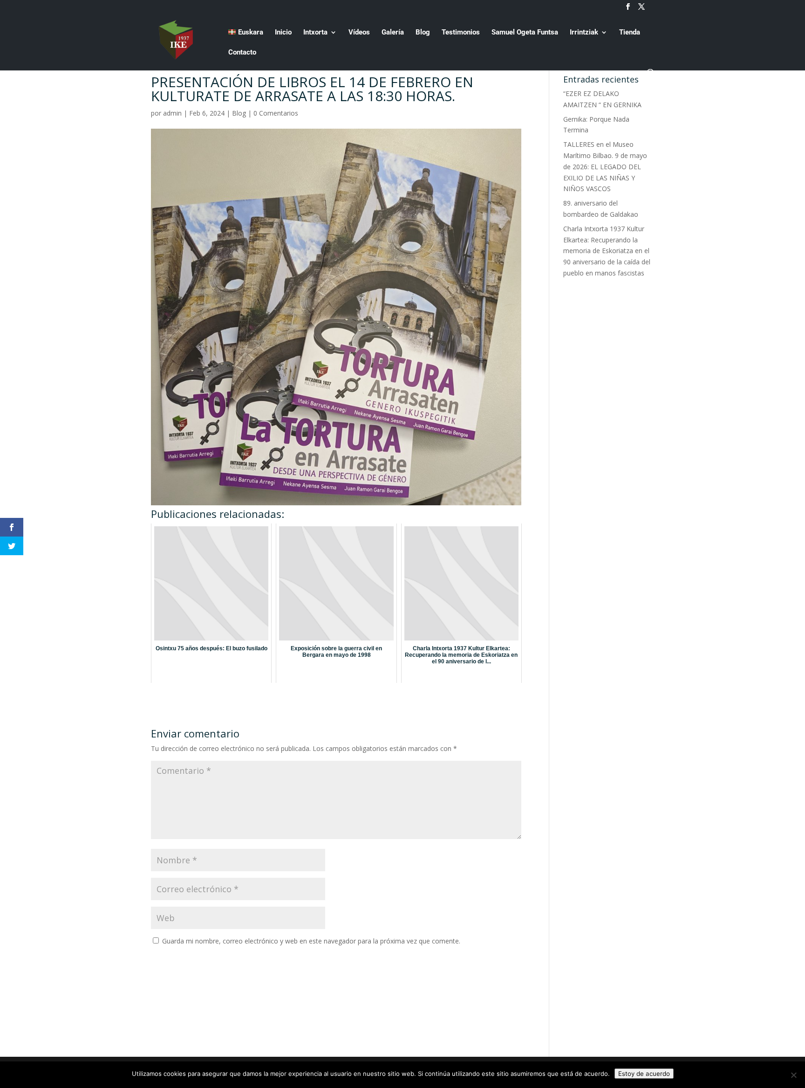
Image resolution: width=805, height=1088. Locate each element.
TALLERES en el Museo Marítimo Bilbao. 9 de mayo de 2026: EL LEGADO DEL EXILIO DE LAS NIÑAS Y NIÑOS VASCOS (605, 166)
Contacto (242, 52)
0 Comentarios (275, 113)
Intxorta (315, 32)
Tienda (629, 32)
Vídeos (359, 32)
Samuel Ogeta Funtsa (524, 32)
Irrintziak (584, 32)
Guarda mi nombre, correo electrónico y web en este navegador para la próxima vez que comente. (311, 941)
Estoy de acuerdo (644, 1073)
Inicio (283, 32)
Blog (423, 32)
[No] (793, 1075)
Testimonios (461, 32)
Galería (393, 32)
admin (172, 113)
